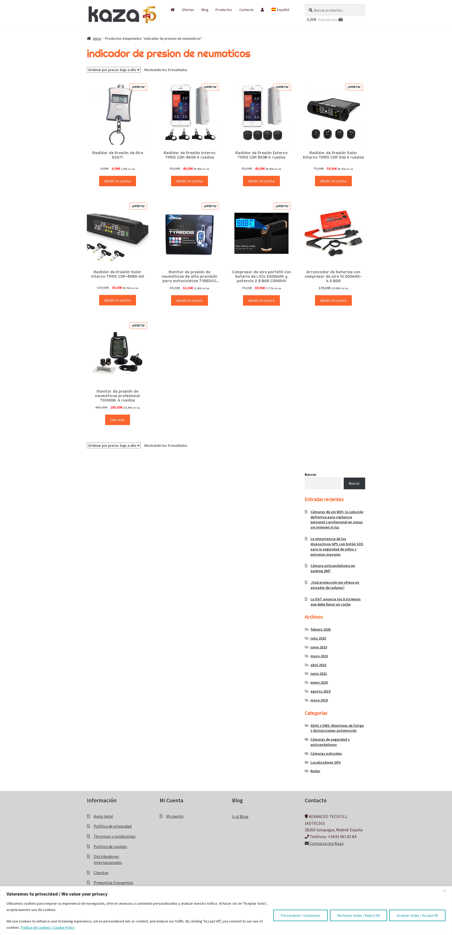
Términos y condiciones (114, 836)
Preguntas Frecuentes (113, 882)
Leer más (117, 419)
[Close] (446, 890)
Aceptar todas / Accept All (417, 915)
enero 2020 (319, 682)
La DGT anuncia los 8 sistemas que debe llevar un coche (335, 602)
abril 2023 (318, 665)
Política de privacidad (113, 826)
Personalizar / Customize (300, 915)
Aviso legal (103, 816)
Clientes (101, 872)
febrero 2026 (320, 629)
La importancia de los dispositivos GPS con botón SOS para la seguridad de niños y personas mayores (336, 546)
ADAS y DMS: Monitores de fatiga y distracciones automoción (337, 728)
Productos (224, 9)
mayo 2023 (319, 656)
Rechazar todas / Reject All (358, 915)
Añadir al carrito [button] (117, 181)
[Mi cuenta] (262, 9)
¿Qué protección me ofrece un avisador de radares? (334, 585)
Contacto (246, 9)
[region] (226, 910)
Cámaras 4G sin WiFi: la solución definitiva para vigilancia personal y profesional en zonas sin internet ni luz (336, 519)
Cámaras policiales (326, 753)
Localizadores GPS (325, 762)
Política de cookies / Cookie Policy (48, 927)
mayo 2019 (319, 700)
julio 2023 (318, 638)
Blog (204, 9)
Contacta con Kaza (326, 843)
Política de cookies (110, 846)
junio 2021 (318, 673)
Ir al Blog (240, 816)
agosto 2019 (320, 691)
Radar (315, 771)
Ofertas (188, 9)
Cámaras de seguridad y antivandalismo (330, 742)
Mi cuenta (174, 816)
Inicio (97, 38)
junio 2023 (318, 647)
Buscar (311, 474)
